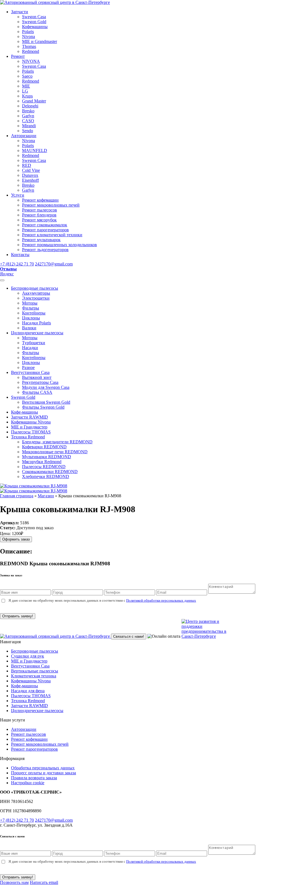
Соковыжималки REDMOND (50, 471)
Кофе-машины (24, 412)
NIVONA (31, 61)
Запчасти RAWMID (29, 417)
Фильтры (30, 308)
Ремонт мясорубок (39, 220)
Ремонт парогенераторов (45, 229)
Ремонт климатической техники (52, 234)
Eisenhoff (30, 180)
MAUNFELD (34, 150)
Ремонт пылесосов (39, 210)
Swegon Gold (34, 21)
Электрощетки (36, 298)
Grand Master (34, 101)
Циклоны (31, 318)
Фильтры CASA (37, 392)
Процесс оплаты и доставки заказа (43, 772)
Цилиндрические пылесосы (37, 332)
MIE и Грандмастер (29, 427)
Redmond (30, 51)
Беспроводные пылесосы (34, 288)
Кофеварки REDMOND (44, 446)
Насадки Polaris (36, 323)
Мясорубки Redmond (41, 461)
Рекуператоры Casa (40, 382)
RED (26, 165)
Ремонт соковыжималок (44, 224)
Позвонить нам (14, 882)
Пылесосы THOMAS (31, 432)
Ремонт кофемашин (40, 200)
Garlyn (28, 115)
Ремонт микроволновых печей (51, 205)
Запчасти (19, 11)
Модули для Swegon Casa (45, 387)
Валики (29, 327)
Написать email (44, 882)
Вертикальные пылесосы (34, 671)
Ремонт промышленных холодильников (59, 244)
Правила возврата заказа (34, 777)
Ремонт (18, 56)
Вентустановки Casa (30, 372)
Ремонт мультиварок (41, 239)
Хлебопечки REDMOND (45, 476)
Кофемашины (35, 26)
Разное (28, 367)
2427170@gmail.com (54, 264)
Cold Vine (31, 170)
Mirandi (29, 125)
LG (25, 91)
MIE (26, 86)
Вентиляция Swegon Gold (46, 402)
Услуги (17, 195)
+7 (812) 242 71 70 (17, 264)
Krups (27, 96)
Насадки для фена (28, 690)
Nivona (28, 36)
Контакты (20, 254)
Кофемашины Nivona (31, 422)
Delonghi (30, 106)
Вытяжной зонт (36, 377)
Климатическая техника (33, 676)
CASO (28, 120)
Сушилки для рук (27, 656)
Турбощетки (33, 342)
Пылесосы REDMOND (44, 466)
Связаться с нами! (128, 636)
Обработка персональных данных (43, 767)
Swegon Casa (34, 16)
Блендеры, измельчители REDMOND (57, 441)
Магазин (46, 495)
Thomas (29, 46)
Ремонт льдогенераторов (45, 249)
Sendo (27, 130)
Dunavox (30, 175)
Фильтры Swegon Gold (43, 407)
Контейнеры (33, 313)
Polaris (28, 31)
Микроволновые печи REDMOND (55, 451)
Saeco (27, 76)
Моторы (29, 303)
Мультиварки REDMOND (46, 456)
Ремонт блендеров (39, 215)
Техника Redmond (28, 437)
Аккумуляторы (36, 293)
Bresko (28, 110)
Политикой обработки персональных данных (161, 600)
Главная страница (16, 495)
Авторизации (23, 135)
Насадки (30, 347)
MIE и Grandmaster (39, 41)
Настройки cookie (27, 782)
